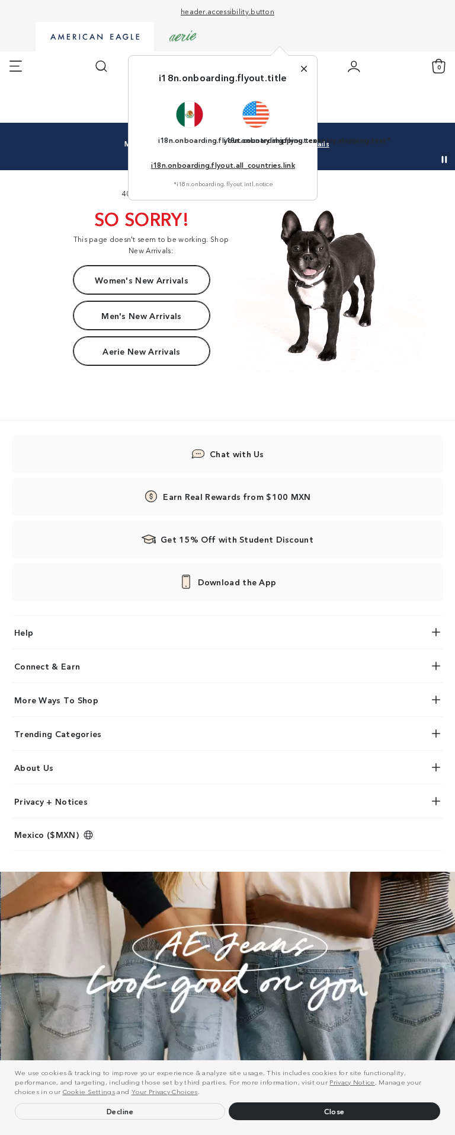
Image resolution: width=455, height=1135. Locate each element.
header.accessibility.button (227, 11)
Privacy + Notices (51, 801)
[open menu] (16, 66)
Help (23, 632)
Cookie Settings (89, 1091)
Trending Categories (58, 733)
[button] (202, 1093)
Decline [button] (120, 1111)
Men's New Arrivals (141, 315)
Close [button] (334, 1111)
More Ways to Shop (56, 700)
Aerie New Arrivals (141, 351)
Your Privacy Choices (165, 1091)
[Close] (304, 69)
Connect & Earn (47, 666)
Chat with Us (237, 454)
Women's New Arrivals (141, 280)
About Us (33, 767)
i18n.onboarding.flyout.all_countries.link (223, 165)
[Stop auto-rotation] (444, 159)
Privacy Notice (351, 1081)
